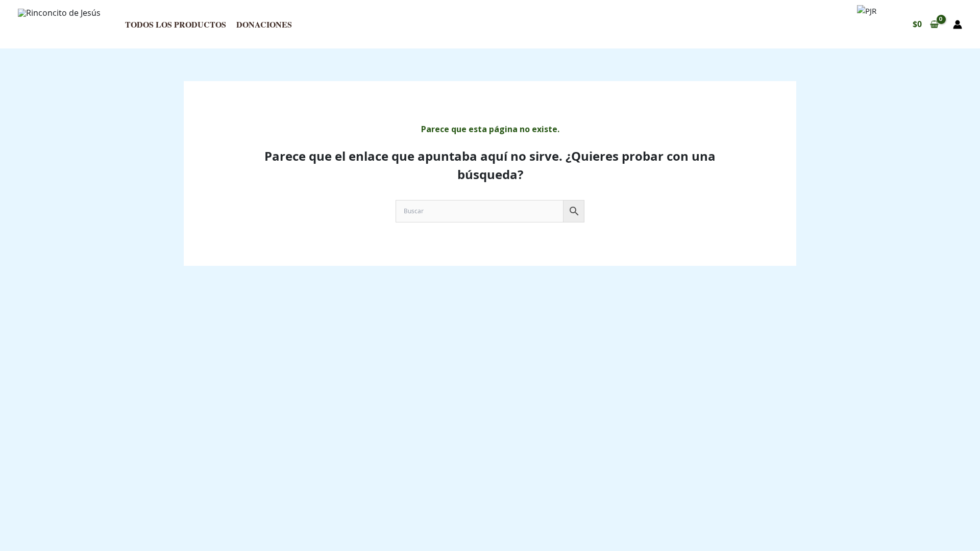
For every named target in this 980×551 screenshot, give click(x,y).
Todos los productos (175, 24)
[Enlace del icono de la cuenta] (957, 24)
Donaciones (264, 24)
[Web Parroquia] (877, 24)
